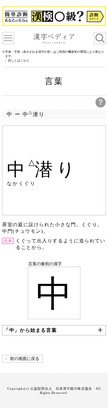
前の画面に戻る (24, 358)
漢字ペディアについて (8, 38)
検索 (100, 38)
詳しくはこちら (18, 60)
